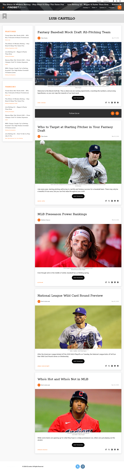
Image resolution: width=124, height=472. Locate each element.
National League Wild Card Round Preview (70, 296)
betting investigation (10, 75)
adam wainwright (43, 366)
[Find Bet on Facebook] (113, 1)
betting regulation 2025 (11, 48)
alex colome (42, 102)
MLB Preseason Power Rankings (62, 214)
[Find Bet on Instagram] (120, 1)
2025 (6, 64)
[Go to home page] (16, 7)
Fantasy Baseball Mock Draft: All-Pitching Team (74, 32)
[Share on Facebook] (106, 103)
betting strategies (9, 56)
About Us (99, 1)
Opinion (102, 7)
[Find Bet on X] (116, 1)
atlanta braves (42, 449)
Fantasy (85, 7)
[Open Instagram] (117, 113)
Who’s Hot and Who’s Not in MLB (63, 379)
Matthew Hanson (45, 220)
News (93, 7)
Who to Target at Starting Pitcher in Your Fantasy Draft (75, 129)
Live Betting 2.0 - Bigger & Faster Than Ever (61, 4)
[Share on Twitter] (109, 103)
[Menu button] (3, 7)
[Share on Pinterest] (118, 103)
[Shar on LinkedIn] (115, 103)
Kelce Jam (7, 40)
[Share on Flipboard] (112, 103)
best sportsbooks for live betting (14, 138)
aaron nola (41, 201)
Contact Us (106, 1)
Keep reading (78, 98)
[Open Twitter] (112, 113)
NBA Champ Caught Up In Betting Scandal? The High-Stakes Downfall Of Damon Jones (17, 70)
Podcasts (111, 7)
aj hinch (40, 282)
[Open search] (119, 7)
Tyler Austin (44, 38)
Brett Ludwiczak (45, 301)
